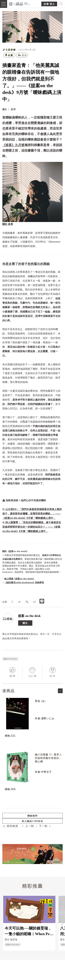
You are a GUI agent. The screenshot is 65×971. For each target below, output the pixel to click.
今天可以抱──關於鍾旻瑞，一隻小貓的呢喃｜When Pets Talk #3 (28, 931)
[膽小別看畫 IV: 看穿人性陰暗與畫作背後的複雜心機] (17, 767)
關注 (25, 623)
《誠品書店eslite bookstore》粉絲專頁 (24, 582)
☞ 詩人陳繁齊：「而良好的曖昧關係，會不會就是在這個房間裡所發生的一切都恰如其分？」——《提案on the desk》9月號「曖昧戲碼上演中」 (31, 527)
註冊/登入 (49, 4)
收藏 (10, 55)
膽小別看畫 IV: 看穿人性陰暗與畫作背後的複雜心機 (48, 758)
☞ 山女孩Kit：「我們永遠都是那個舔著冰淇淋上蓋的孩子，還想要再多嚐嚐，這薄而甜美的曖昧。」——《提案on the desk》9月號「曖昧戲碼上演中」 (32, 513)
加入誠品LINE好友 (32, 821)
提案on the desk (10, 659)
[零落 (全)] (17, 713)
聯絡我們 (32, 815)
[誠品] (19, 3)
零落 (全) (40, 701)
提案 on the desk (29, 615)
